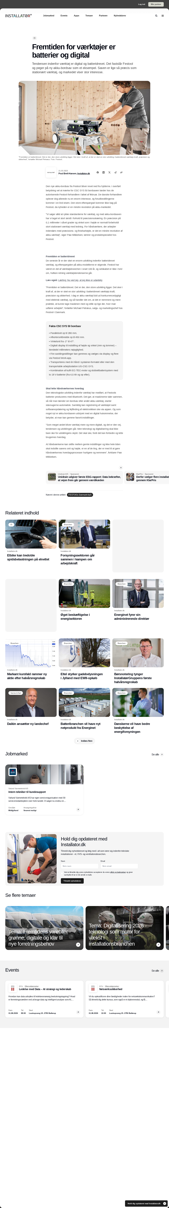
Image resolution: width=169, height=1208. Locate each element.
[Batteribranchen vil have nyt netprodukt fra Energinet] (84, 709)
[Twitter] (109, 172)
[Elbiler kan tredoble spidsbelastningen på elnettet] (31, 540)
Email (103, 861)
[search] (156, 16)
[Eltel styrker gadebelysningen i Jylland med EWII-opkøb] (84, 659)
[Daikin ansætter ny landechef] (31, 707)
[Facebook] (97, 172)
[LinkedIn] (103, 172)
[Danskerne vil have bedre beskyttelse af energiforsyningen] (138, 711)
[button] (121, 468)
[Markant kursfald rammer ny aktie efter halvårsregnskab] (31, 659)
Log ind (141, 4)
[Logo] (18, 15)
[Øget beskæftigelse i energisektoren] (84, 600)
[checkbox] (62, 873)
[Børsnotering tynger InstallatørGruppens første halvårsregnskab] (138, 661)
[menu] (163, 16)
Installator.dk (83, 173)
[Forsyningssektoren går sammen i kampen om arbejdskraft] (84, 542)
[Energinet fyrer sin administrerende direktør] (138, 600)
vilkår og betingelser (118, 872)
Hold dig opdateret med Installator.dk (144, 1203)
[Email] (115, 172)
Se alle (155, 754)
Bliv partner (156, 4)
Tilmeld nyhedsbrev (72, 881)
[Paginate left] (7, 790)
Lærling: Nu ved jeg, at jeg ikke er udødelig (80, 280)
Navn (63, 861)
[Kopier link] (121, 172)
